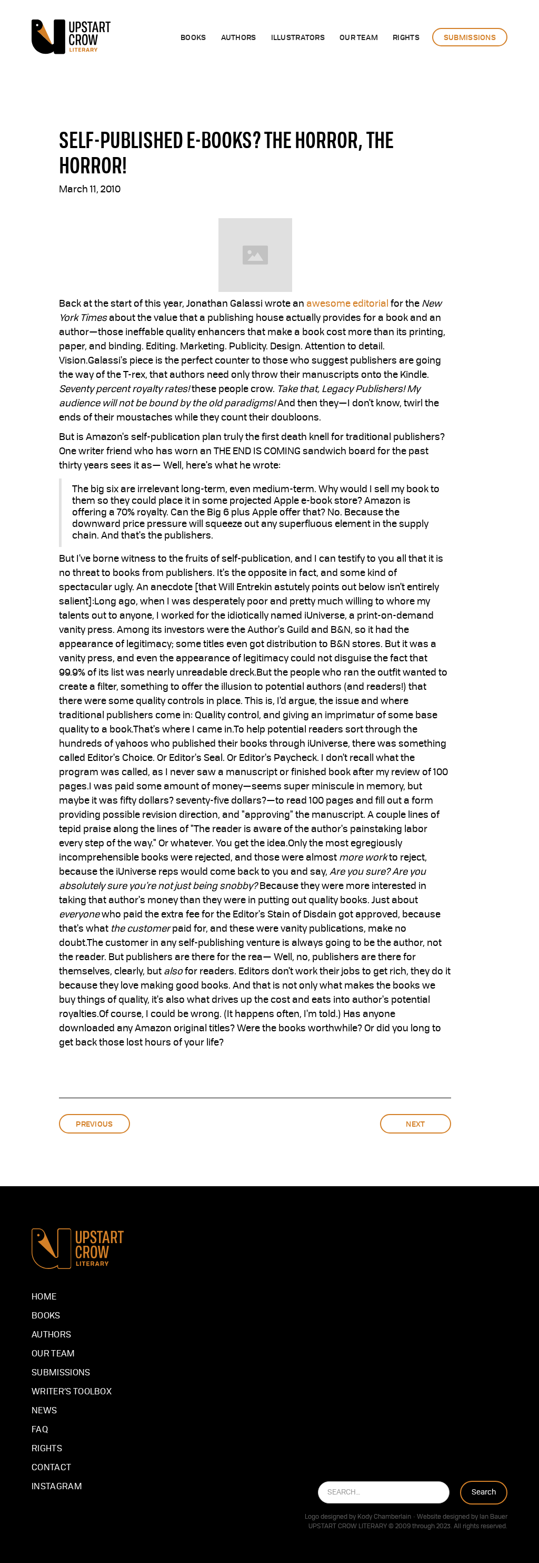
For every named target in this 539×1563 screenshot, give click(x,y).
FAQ (40, 1430)
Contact (51, 1468)
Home (44, 1297)
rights (406, 37)
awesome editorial (347, 304)
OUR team (359, 37)
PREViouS (94, 1123)
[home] (71, 37)
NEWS (44, 1411)
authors (238, 37)
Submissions (61, 1373)
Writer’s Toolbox (72, 1392)
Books (193, 37)
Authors (51, 1335)
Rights (47, 1449)
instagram (57, 1487)
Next (415, 1123)
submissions (470, 37)
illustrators (298, 37)
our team (53, 1354)
